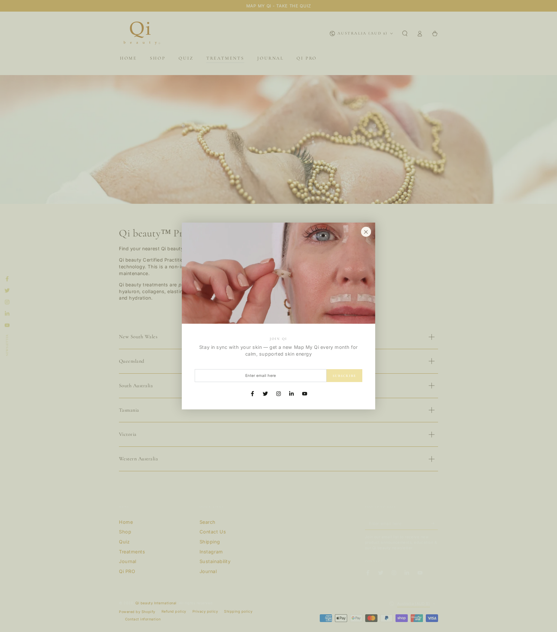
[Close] (365, 231)
